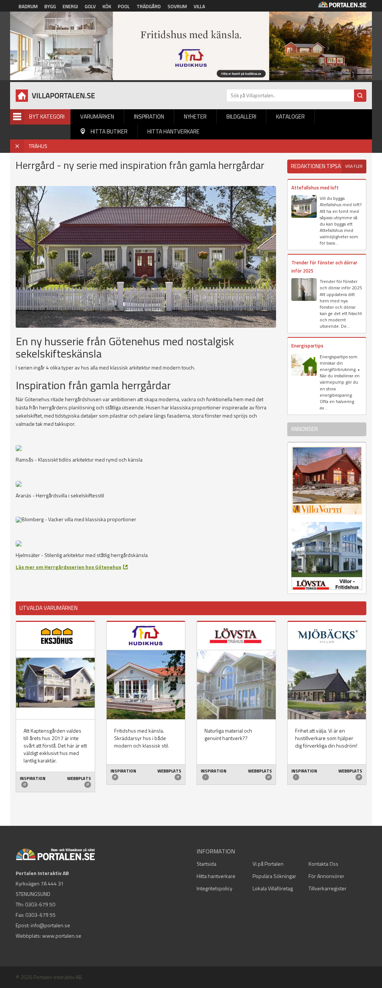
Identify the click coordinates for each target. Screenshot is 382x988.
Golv (90, 6)
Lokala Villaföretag (273, 888)
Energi (70, 6)
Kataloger (290, 116)
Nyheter (195, 116)
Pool (124, 6)
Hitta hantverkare (173, 131)
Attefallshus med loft (315, 187)
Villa (199, 6)
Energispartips (307, 345)
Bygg (50, 6)
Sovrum (177, 6)
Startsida (206, 864)
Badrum (28, 6)
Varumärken (97, 116)
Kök (107, 6)
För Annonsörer (326, 876)
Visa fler (354, 166)
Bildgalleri (241, 116)
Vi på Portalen (268, 864)
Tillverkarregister (328, 888)
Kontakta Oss (323, 864)
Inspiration (149, 116)
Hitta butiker (109, 131)
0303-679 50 (40, 904)
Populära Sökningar (274, 876)
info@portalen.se (50, 925)
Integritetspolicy (214, 888)
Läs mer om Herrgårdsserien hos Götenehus (68, 567)
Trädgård (149, 6)
